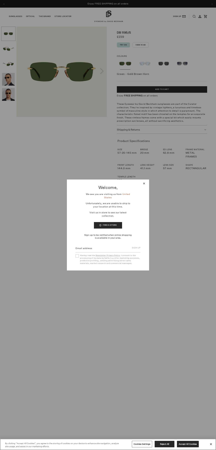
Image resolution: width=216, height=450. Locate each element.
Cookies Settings (142, 444)
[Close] (210, 444)
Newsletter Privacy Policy (108, 255)
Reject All (164, 444)
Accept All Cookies (188, 444)
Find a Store (110, 225)
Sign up (136, 248)
